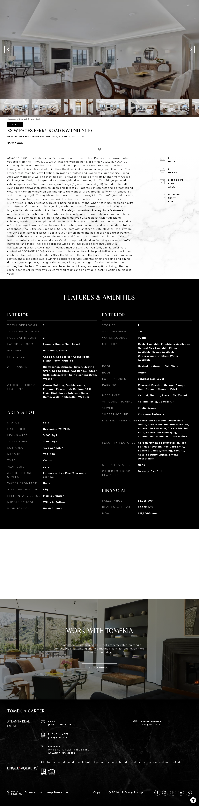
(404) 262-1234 (151, 724)
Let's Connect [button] (99, 667)
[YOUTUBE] (181, 793)
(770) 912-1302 (57, 737)
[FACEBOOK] (157, 793)
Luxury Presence (55, 792)
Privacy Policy (132, 792)
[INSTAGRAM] (165, 793)
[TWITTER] (189, 793)
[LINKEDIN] (173, 793)
